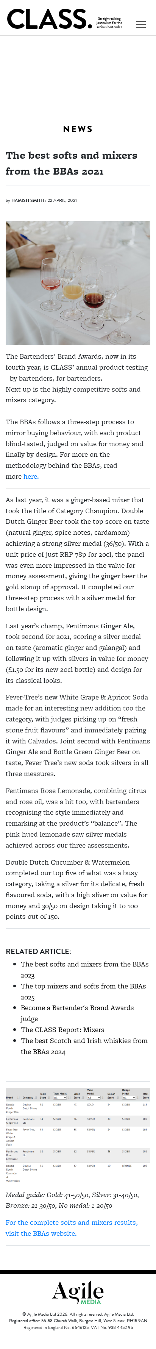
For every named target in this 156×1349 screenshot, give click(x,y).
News (78, 129)
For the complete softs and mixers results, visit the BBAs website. (72, 1227)
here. (31, 476)
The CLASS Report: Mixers (63, 1029)
